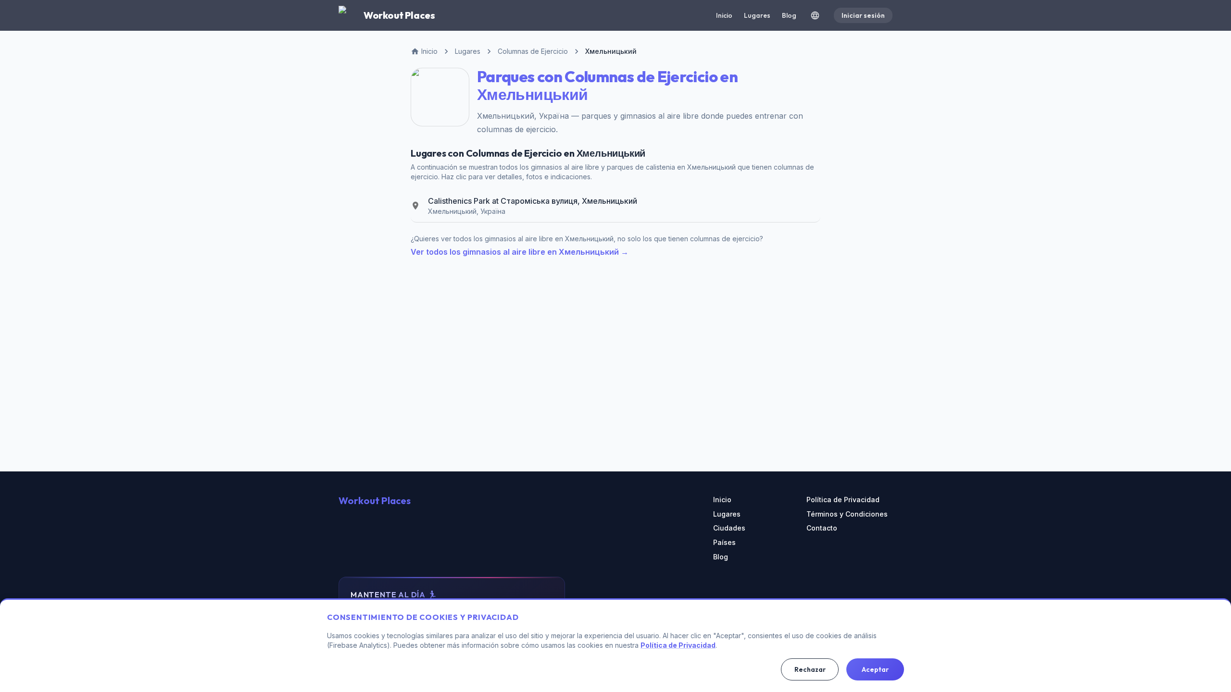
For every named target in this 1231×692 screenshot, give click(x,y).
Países (724, 542)
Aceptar (875, 669)
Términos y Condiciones (847, 514)
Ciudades (729, 528)
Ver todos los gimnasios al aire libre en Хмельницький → (519, 252)
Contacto (821, 528)
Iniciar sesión (863, 15)
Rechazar (810, 669)
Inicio (724, 15)
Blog (789, 15)
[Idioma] (815, 15)
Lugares (757, 15)
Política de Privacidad (842, 499)
